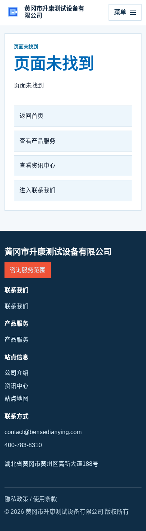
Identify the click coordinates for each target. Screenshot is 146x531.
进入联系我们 (37, 190)
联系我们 (16, 306)
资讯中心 (16, 386)
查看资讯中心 (37, 165)
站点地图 (16, 399)
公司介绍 (16, 373)
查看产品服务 (37, 141)
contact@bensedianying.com (43, 432)
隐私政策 (16, 499)
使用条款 (45, 499)
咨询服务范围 (28, 270)
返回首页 (31, 116)
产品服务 (16, 339)
